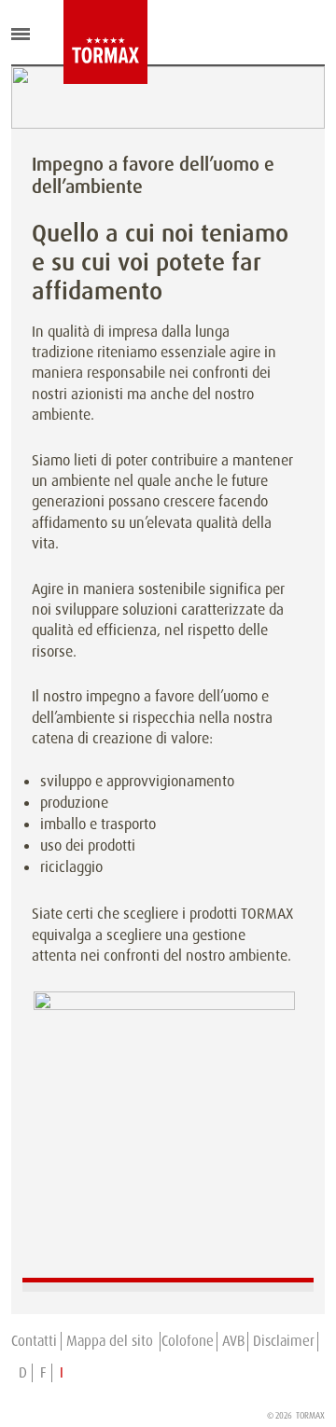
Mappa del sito (111, 1341)
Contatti (34, 1341)
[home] (77, 42)
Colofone (187, 1341)
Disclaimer (284, 1341)
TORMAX (310, 1415)
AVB (233, 1341)
